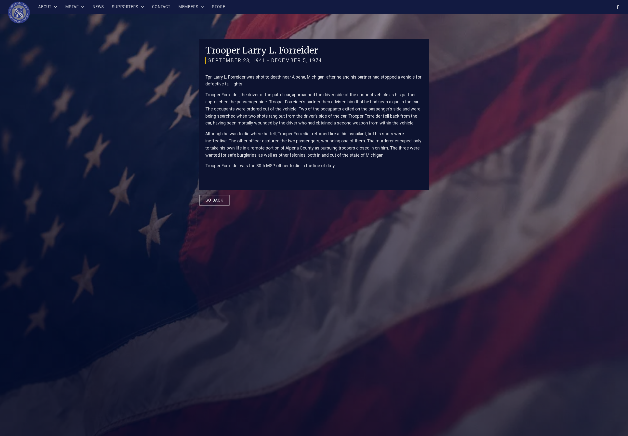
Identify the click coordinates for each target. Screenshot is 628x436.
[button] (47, 7)
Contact (161, 6)
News (98, 6)
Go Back (214, 200)
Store (218, 6)
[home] (19, 12)
